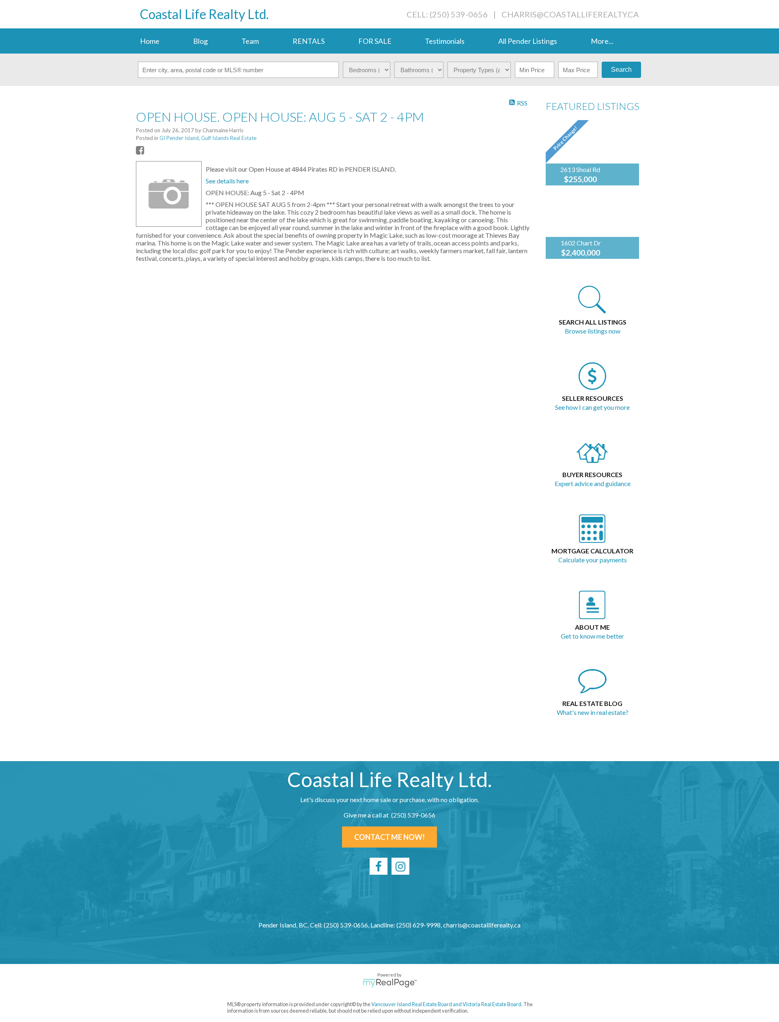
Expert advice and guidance (593, 483)
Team (250, 41)
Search (621, 69)
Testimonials (445, 41)
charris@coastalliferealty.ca (570, 14)
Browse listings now (592, 331)
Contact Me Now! (389, 837)
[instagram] (400, 866)
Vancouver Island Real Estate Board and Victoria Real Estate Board (446, 1004)
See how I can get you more (592, 407)
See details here (227, 181)
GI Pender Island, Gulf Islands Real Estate (207, 138)
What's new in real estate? (592, 712)
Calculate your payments (592, 560)
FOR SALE (375, 41)
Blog (200, 41)
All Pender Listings (527, 41)
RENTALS (309, 41)
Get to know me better (592, 636)
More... (602, 41)
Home (149, 41)
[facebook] (378, 866)
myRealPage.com (389, 983)
